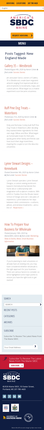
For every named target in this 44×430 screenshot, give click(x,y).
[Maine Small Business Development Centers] (22, 22)
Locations (21, 3)
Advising (10, 3)
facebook (9, 396)
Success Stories (19, 72)
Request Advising (20, 35)
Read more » (18, 207)
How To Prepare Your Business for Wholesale (18, 227)
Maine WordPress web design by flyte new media (26, 428)
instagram (4, 396)
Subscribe (15, 365)
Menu (22, 43)
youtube (19, 396)
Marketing (34, 236)
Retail (19, 238)
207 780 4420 (33, 3)
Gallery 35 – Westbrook (18, 65)
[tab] (23, 308)
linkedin (14, 396)
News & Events (10, 238)
